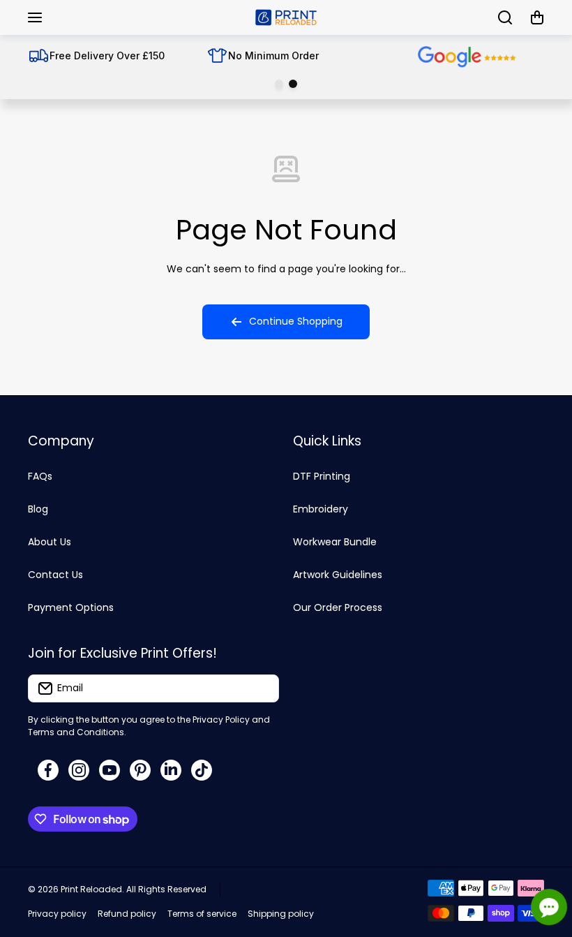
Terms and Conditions (76, 732)
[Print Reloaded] (286, 17)
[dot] (279, 84)
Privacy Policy (221, 719)
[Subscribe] (261, 688)
